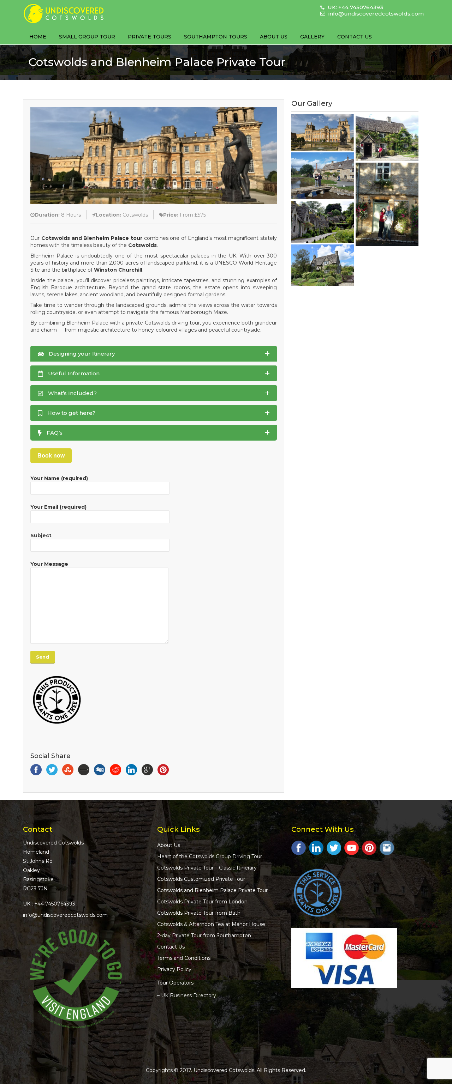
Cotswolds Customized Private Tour (201, 879)
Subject (41, 535)
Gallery (312, 37)
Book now (51, 456)
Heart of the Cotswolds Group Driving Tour (209, 856)
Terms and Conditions (183, 958)
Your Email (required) (58, 507)
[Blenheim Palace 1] (322, 132)
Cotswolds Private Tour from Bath (198, 913)
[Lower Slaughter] (322, 175)
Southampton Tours (215, 37)
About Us (273, 37)
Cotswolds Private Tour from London (202, 901)
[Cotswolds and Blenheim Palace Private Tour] (153, 155)
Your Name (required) (59, 478)
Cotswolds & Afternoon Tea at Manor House (211, 924)
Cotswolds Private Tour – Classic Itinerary (207, 868)
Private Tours (149, 37)
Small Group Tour (87, 37)
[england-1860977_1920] (322, 222)
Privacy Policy (174, 969)
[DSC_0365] (322, 265)
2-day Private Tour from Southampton (204, 935)
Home (37, 37)
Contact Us (354, 37)
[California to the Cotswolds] (387, 204)
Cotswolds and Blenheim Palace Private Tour (212, 890)
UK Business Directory (188, 995)
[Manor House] (387, 251)
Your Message (49, 564)
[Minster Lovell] (387, 137)
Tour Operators (175, 983)
